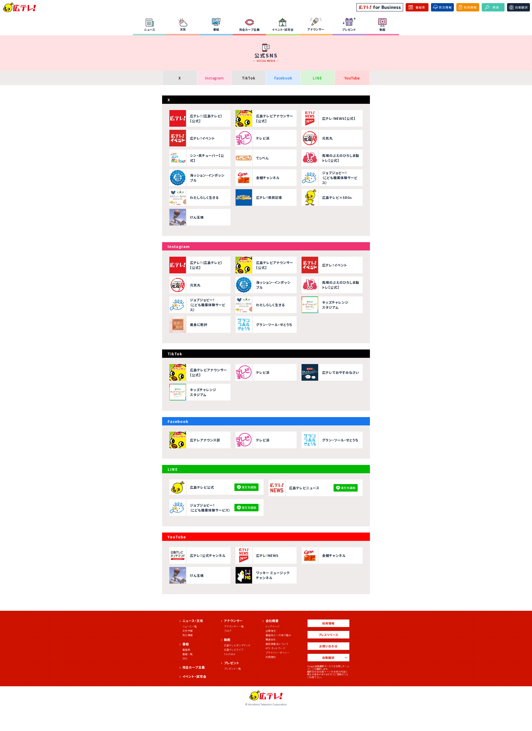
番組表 (186, 649)
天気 (183, 29)
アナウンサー (315, 29)
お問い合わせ (328, 646)
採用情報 (328, 623)
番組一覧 (187, 654)
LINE (317, 78)
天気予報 (187, 630)
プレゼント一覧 (232, 668)
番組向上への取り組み (278, 635)
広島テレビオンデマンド (237, 645)
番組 (216, 29)
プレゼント (349, 29)
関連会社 (271, 639)
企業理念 (271, 630)
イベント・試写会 (282, 29)
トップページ (273, 626)
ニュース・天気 (192, 620)
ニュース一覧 (189, 626)
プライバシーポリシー (278, 652)
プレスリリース (328, 635)
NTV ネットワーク (275, 648)
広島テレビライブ (234, 649)
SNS (184, 658)
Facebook (283, 78)
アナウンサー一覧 (234, 626)
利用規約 (271, 657)
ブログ (228, 630)
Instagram (214, 78)
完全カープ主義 (249, 29)
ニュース (149, 29)
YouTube (352, 78)
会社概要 (272, 620)
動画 (382, 29)
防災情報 (187, 635)
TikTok (248, 78)
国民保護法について (277, 644)
